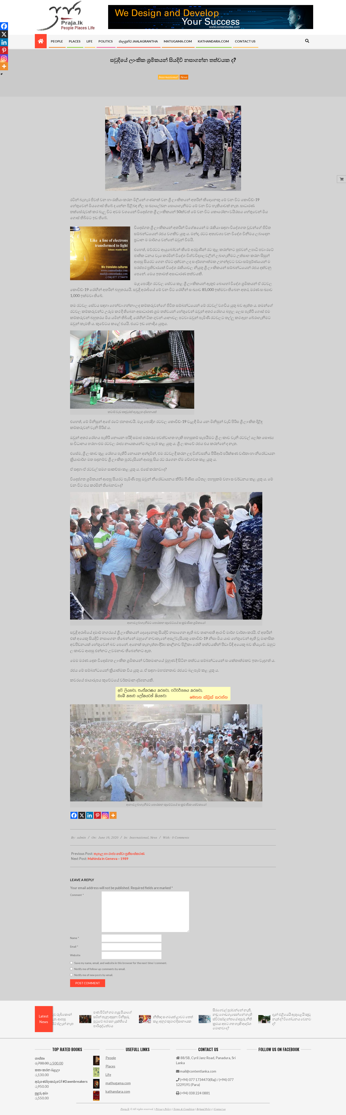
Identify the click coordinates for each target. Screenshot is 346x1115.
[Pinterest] (97, 815)
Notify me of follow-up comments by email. (99, 969)
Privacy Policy (163, 1109)
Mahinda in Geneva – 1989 (108, 858)
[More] (113, 815)
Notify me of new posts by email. (93, 975)
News (183, 77)
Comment (77, 895)
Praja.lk (125, 1109)
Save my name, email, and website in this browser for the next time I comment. (120, 963)
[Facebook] (73, 815)
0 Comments (180, 837)
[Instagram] (105, 815)
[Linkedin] (89, 815)
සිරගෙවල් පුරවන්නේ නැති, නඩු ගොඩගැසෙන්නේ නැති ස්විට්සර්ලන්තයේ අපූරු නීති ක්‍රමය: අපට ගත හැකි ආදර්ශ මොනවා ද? (187, 1019)
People (111, 1058)
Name (74, 938)
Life (108, 1075)
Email (74, 946)
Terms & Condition (184, 1109)
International (168, 77)
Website (75, 955)
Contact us (220, 1109)
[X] (81, 815)
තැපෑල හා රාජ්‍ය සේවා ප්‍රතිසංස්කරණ (119, 853)
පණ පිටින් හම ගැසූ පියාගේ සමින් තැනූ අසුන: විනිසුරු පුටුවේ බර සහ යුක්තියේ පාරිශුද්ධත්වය (67, 1019)
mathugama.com (118, 1083)
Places (110, 1066)
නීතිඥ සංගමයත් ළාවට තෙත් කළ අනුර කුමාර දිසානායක (128, 1019)
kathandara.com (118, 1091)
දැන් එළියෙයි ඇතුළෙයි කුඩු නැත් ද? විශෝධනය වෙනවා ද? (247, 1018)
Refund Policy (204, 1109)
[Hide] (1, 74)
